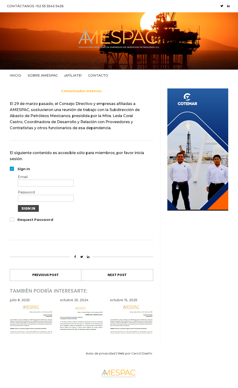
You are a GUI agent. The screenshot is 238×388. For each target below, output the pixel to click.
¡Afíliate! (73, 75)
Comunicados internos (81, 91)
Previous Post (45, 275)
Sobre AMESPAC (43, 75)
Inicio (15, 75)
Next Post (117, 275)
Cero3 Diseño (141, 353)
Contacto (98, 75)
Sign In (28, 208)
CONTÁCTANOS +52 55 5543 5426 (35, 6)
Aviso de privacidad (100, 353)
